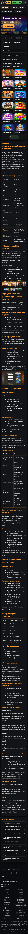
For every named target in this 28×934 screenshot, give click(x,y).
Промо (21, 7)
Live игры (6, 42)
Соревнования (7, 11)
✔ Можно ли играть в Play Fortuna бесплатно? (12, 847)
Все (4, 38)
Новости (14, 7)
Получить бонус (8, 26)
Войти (8, 2)
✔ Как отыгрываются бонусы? (11, 850)
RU (25, 2)
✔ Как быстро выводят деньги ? (11, 829)
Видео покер (17, 42)
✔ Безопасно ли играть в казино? (12, 823)
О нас (2, 876)
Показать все (14, 137)
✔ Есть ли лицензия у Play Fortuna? (12, 826)
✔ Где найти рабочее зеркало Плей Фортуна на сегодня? (12, 842)
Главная (5, 7)
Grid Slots (16, 66)
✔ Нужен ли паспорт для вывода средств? (11, 833)
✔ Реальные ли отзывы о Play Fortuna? (11, 859)
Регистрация (17, 2)
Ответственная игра (6, 884)
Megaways (7, 66)
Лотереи (6, 46)
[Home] (2, 2)
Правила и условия (5, 879)
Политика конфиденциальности (9, 881)
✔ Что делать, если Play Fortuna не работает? (12, 838)
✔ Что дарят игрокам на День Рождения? (10, 854)
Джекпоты (19, 38)
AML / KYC (3, 886)
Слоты (11, 38)
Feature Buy (19, 63)
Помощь (18, 11)
